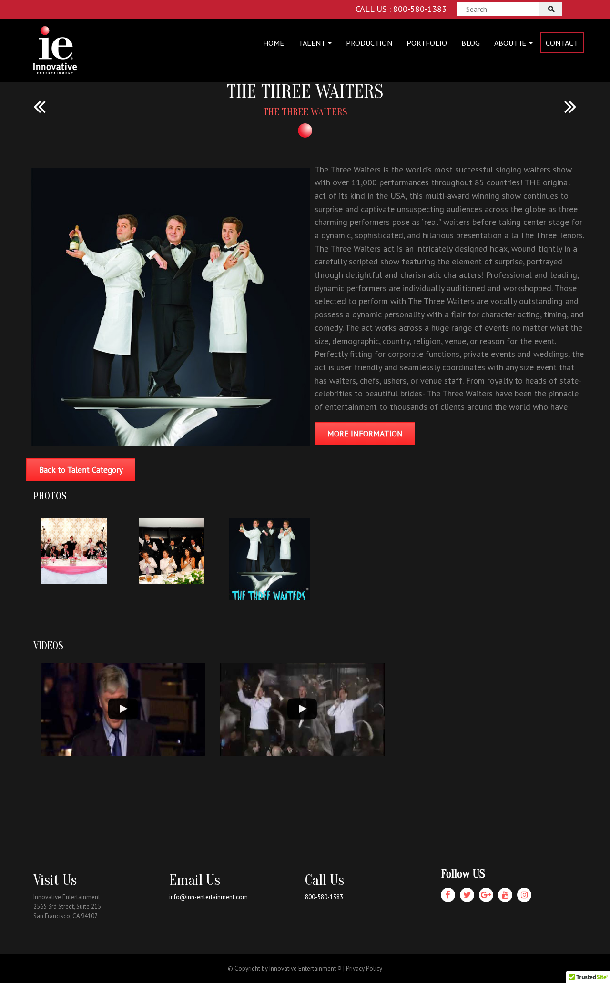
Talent (312, 43)
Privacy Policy (364, 968)
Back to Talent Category (81, 470)
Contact (562, 43)
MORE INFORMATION (365, 433)
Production (369, 43)
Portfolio (427, 43)
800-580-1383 (324, 897)
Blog (470, 43)
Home (273, 43)
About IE (511, 43)
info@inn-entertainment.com (208, 897)
